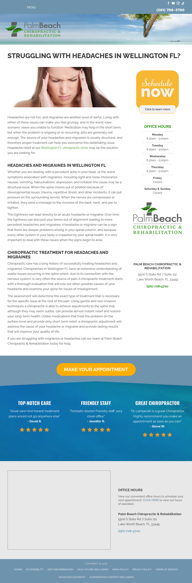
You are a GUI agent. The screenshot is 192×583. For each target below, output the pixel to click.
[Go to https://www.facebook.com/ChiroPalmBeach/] (168, 3)
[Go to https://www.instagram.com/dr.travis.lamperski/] (178, 3)
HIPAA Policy (120, 569)
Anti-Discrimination (60, 569)
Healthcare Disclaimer (92, 569)
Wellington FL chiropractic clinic (64, 148)
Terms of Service (166, 569)
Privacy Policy (142, 569)
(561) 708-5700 (170, 10)
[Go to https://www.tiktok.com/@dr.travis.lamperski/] (183, 3)
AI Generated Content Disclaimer (111, 577)
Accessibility (35, 569)
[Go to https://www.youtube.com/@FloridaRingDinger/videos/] (173, 3)
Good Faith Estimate (72, 577)
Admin (18, 569)
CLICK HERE (151, 500)
